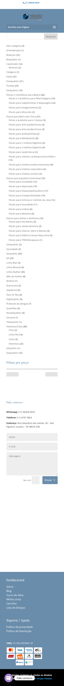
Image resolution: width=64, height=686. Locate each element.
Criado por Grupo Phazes (38, 678)
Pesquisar (51, 36)
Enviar (48, 480)
